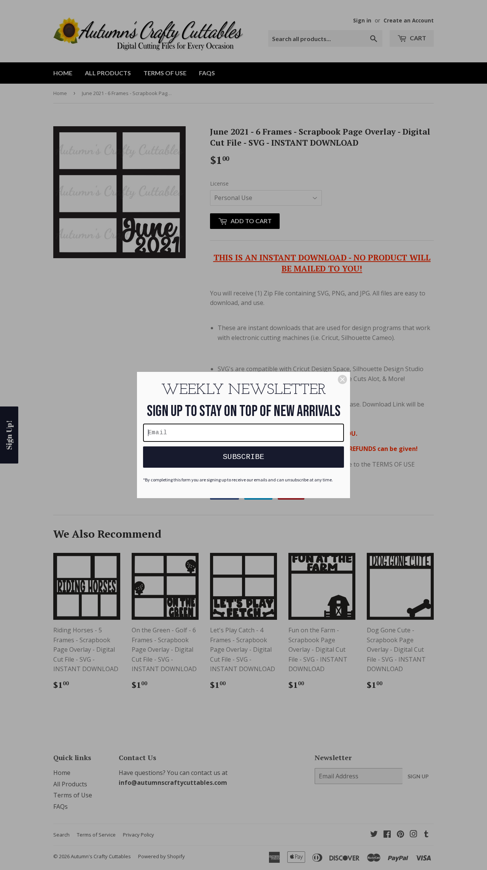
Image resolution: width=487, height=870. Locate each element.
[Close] (342, 379)
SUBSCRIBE (243, 456)
